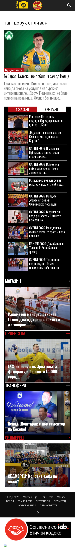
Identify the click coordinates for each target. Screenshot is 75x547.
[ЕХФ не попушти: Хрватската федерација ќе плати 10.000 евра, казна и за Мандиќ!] (37, 361)
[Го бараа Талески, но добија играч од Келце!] (37, 51)
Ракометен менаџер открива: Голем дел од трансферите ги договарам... (34, 319)
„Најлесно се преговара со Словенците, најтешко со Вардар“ (45, 136)
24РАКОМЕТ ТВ (48, 505)
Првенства (47, 497)
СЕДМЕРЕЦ (60, 501)
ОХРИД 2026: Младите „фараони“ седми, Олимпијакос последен (43, 200)
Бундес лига (14, 70)
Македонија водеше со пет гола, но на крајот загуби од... (46, 182)
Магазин (62, 497)
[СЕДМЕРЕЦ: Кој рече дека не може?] (37, 465)
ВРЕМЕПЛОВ (43, 501)
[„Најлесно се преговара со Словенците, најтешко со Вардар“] (18, 137)
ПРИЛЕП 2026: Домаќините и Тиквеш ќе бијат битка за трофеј (46, 247)
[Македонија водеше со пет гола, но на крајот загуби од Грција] (18, 184)
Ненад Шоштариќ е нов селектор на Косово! (36, 426)
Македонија (30, 497)
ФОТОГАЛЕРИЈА (27, 505)
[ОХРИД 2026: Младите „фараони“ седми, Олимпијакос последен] (18, 200)
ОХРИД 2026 (12, 497)
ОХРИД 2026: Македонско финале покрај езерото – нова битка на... (47, 231)
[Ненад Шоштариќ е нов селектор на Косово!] (37, 413)
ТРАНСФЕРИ (25, 501)
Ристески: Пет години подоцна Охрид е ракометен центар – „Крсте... (46, 120)
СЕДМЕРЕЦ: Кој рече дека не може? (32, 478)
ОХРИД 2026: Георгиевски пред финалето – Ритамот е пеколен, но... (45, 215)
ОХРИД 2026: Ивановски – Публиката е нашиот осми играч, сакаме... (45, 152)
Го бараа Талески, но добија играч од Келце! (37, 76)
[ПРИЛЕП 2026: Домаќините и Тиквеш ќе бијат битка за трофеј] (18, 248)
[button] (69, 5)
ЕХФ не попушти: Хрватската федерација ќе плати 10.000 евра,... (32, 371)
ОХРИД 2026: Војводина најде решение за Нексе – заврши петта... (44, 168)
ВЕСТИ (10, 501)
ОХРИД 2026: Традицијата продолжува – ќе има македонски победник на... (45, 263)
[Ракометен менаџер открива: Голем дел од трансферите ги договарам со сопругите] (37, 308)
